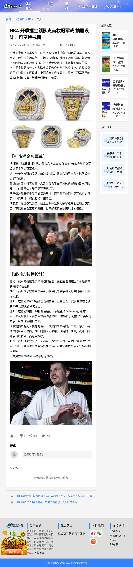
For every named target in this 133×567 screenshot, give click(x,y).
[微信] (99, 533)
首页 (8, 19)
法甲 (82, 533)
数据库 (49, 6)
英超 (60, 533)
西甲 (65, 533)
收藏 (47, 436)
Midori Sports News (117, 538)
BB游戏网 (115, 531)
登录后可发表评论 (34, 454)
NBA (30, 19)
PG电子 (114, 544)
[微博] (93, 533)
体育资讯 (28, 6)
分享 (35, 436)
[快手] (93, 541)
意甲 (76, 533)
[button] (117, 6)
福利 (66, 6)
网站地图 (39, 552)
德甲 (71, 533)
